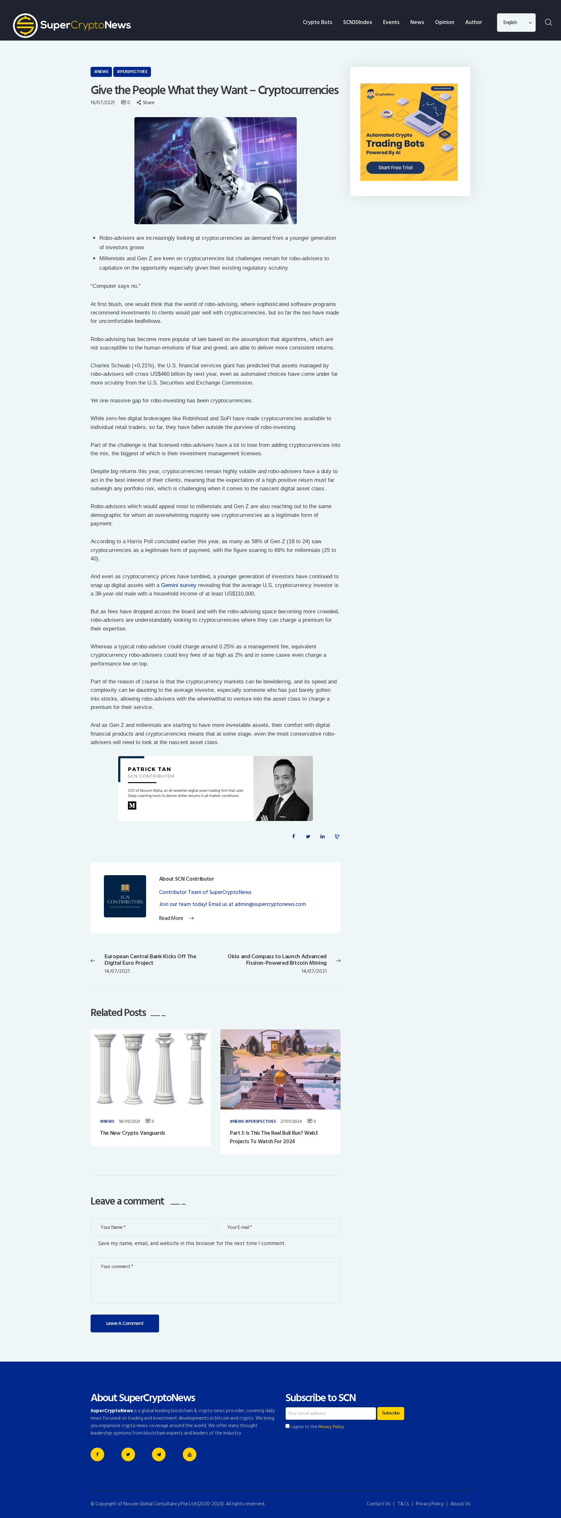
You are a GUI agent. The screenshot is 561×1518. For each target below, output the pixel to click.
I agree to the (317, 1426)
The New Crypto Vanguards (132, 1133)
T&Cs (403, 1504)
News (102, 71)
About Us (460, 1504)
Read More (171, 918)
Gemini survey (178, 585)
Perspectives (133, 71)
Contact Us (379, 1504)
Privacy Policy (331, 1426)
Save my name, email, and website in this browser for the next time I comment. (191, 1243)
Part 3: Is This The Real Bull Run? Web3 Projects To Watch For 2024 (274, 1137)
